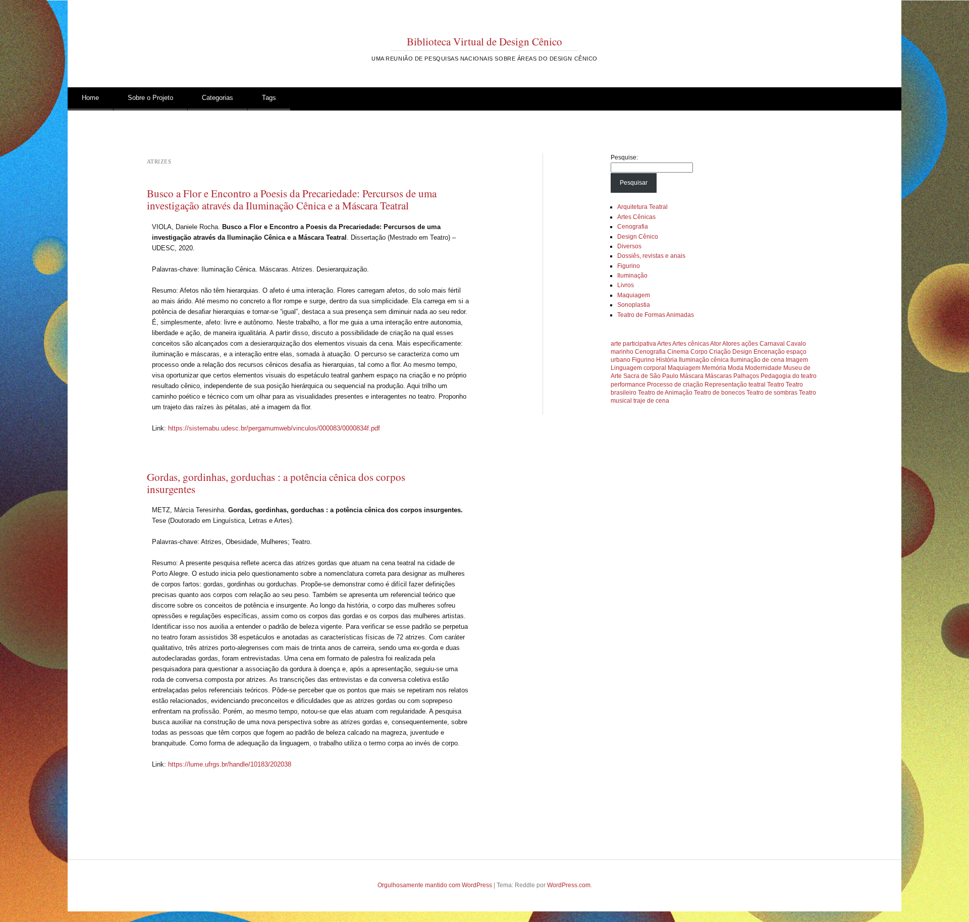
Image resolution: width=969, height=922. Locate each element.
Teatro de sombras (771, 392)
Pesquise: (624, 157)
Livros (625, 285)
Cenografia (632, 226)
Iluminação (632, 275)
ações (749, 343)
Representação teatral (735, 384)
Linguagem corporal (638, 367)
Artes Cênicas (636, 217)
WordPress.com (568, 885)
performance (628, 384)
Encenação (769, 351)
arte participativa (633, 343)
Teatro (775, 384)
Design (742, 351)
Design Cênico (637, 236)
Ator (715, 343)
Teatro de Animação (665, 392)
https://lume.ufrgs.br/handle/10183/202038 (229, 764)
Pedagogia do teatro (789, 375)
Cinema (678, 351)
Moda (735, 367)
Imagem (797, 359)
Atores (731, 343)
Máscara (692, 375)
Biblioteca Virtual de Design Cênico (484, 41)
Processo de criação (675, 384)
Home (90, 97)
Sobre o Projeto (150, 97)
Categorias (217, 97)
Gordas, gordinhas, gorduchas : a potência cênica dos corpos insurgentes (276, 483)
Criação (720, 351)
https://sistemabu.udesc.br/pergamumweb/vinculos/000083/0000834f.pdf (274, 428)
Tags (269, 97)
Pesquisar (634, 182)
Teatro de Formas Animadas (655, 314)
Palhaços (746, 375)
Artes (664, 343)
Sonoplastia (633, 304)
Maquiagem (633, 295)
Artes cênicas (690, 343)
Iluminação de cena (757, 359)
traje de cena (651, 400)
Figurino (628, 265)
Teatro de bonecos (719, 392)
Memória (714, 367)
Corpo (699, 351)
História (666, 359)
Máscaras (718, 375)
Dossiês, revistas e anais (651, 255)
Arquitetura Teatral (642, 206)
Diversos (629, 246)
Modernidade (763, 367)
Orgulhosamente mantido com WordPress (435, 885)
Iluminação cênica (704, 359)
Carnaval (772, 343)
